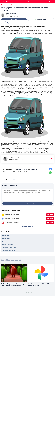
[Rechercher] (4, 2)
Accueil (3, 4)
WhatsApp (34, 169)
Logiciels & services (11, 4)
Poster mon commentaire (27, 203)
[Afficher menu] (2, 1)
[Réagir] (2, 22)
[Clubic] (27, 2)
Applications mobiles (23, 4)
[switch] (50, 2)
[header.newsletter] (7, 2)
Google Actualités (22, 169)
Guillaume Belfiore (11, 13)
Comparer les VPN (27, 226)
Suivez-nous (14, 19)
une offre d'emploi (39, 151)
